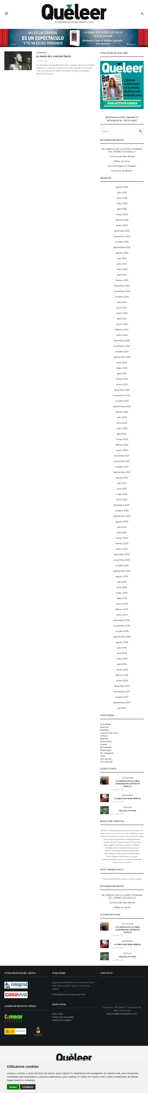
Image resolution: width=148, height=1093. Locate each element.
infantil (127, 836)
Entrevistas (105, 742)
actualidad (111, 830)
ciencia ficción (134, 830)
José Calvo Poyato (137, 836)
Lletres (103, 744)
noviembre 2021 (122, 461)
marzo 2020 (122, 538)
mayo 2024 (122, 313)
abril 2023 (122, 373)
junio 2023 (122, 362)
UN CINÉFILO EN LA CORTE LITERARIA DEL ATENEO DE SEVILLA (122, 150)
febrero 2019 (121, 609)
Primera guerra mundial (128, 856)
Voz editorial (106, 762)
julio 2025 (121, 258)
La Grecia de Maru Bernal (122, 156)
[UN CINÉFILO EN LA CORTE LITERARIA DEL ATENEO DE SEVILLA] (104, 780)
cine (141, 830)
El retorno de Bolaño (121, 170)
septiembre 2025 (121, 247)
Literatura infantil (124, 842)
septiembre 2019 (121, 571)
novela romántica (122, 854)
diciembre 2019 (122, 554)
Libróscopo (129, 839)
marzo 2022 (122, 439)
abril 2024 (122, 318)
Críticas (103, 736)
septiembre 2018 (122, 636)
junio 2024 (122, 307)
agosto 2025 (122, 253)
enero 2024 (122, 335)
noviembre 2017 (122, 691)
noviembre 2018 (122, 626)
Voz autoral (105, 759)
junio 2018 (122, 653)
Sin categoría (106, 753)
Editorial (104, 739)
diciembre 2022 (122, 390)
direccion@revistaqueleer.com (122, 1013)
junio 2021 (122, 488)
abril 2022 (122, 434)
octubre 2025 (121, 242)
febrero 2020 (121, 543)
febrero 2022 (121, 445)
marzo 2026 (122, 214)
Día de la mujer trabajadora (128, 833)
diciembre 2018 (122, 620)
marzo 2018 (122, 669)
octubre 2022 (122, 401)
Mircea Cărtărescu (125, 845)
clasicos (103, 833)
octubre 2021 (121, 466)
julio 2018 (122, 647)
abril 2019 (122, 598)
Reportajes (105, 750)
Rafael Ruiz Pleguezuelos (111, 859)
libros (111, 839)
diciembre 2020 (122, 505)
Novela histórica (122, 851)
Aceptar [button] (13, 1087)
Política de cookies (61, 1020)
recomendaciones (127, 859)
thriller (115, 862)
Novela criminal (111, 851)
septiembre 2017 (121, 702)
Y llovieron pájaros (124, 862)
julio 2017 (121, 708)
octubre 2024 (122, 296)
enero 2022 (122, 450)
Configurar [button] (27, 1087)
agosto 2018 (122, 642)
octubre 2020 (122, 510)
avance (126, 830)
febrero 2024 (121, 329)
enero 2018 (122, 680)
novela (136, 848)
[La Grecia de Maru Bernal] (104, 798)
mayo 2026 (121, 203)
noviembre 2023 (122, 346)
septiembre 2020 (122, 516)
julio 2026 (122, 192)
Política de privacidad (62, 1017)
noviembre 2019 (122, 560)
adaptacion (119, 830)
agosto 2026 (122, 187)
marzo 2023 (122, 379)
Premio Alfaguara (112, 856)
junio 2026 (122, 198)
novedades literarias (126, 848)
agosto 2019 (122, 576)
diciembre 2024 (122, 285)
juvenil (105, 839)
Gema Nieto (120, 836)
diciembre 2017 (122, 686)
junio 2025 (122, 264)
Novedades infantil (112, 848)
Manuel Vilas (135, 842)
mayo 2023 (121, 368)
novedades (135, 845)
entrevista (103, 836)
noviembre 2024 (122, 291)
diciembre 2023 (122, 340)
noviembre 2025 (122, 236)
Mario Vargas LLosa (111, 845)
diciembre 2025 (122, 231)
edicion (140, 833)
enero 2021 (121, 499)
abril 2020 (122, 532)
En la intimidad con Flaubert (122, 166)
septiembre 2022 (122, 406)
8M (102, 830)
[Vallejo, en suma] (104, 810)
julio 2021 (121, 483)
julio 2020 (122, 527)
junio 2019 (122, 587)
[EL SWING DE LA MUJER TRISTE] (18, 60)
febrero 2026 (121, 220)
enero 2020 (122, 549)
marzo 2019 (122, 604)
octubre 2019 (121, 565)
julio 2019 (121, 582)
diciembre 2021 (122, 455)
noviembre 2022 (122, 395)
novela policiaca (109, 854)
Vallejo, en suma (122, 161)
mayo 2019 (121, 593)
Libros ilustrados (119, 839)
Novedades (41, 53)
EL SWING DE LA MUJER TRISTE (53, 56)
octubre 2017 (121, 697)
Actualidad (105, 724)
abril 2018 (122, 664)
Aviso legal (57, 1013)
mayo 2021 (121, 494)
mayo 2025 (121, 269)
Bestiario (104, 730)
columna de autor (109, 733)
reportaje (138, 859)
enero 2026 (122, 225)
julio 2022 (122, 417)
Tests (102, 756)
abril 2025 (122, 275)
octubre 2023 (122, 351)
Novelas (132, 854)
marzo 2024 (122, 324)
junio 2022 (122, 423)
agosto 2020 (121, 521)
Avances (104, 727)
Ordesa (137, 854)
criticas (108, 833)
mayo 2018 (121, 658)
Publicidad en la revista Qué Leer (68, 994)
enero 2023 (122, 384)
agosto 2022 (122, 412)
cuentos (114, 833)
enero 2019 (121, 615)
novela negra (133, 851)
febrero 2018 (121, 675)
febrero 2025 (121, 280)
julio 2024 (122, 302)
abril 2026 (122, 209)
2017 (105, 830)
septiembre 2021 (121, 472)
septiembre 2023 (122, 357)
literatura (136, 839)
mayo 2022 (121, 428)
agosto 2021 (122, 477)
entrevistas (111, 836)
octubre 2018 (122, 631)
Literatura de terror (110, 842)
